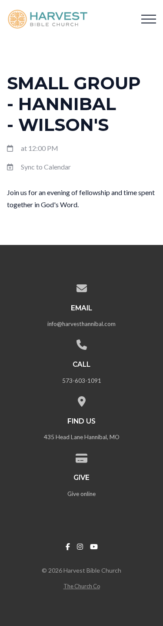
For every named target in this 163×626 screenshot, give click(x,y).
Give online (81, 493)
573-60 (72, 380)
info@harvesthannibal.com (81, 323)
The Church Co (81, 586)
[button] (148, 19)
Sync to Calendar (46, 167)
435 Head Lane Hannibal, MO (82, 437)
